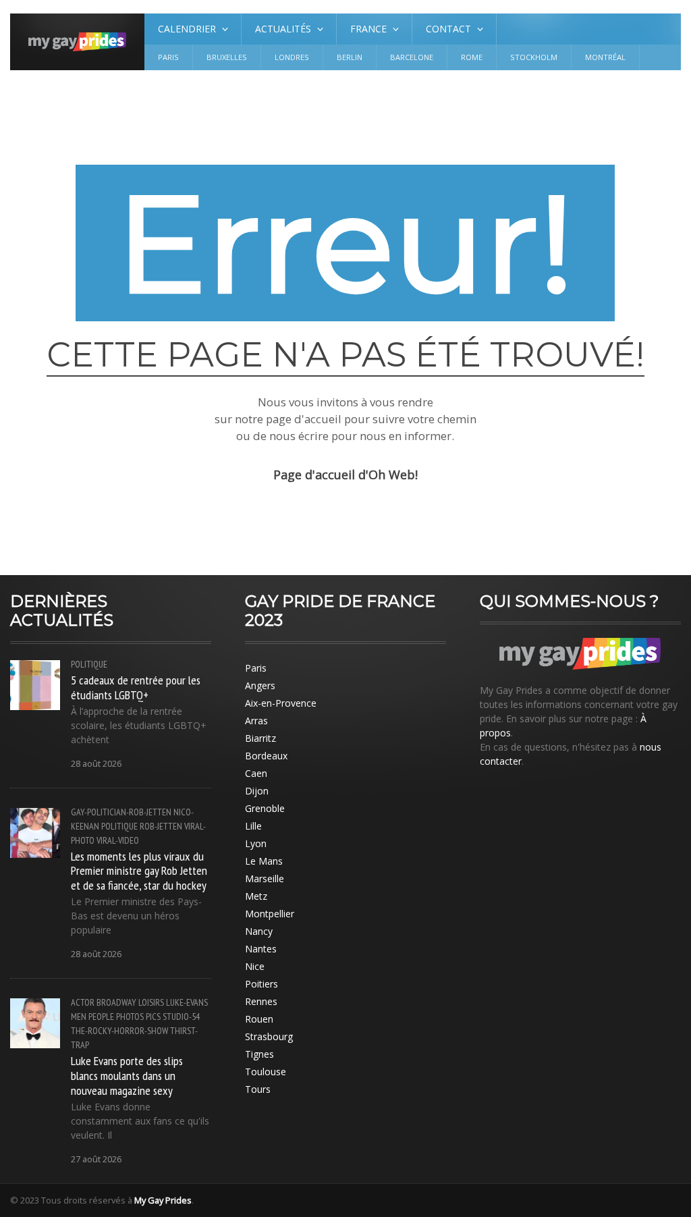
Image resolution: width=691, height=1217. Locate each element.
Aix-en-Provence (280, 703)
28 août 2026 (96, 763)
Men (78, 1016)
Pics (153, 1016)
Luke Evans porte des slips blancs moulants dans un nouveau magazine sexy (127, 1075)
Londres (292, 57)
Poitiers (261, 983)
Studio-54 (181, 1016)
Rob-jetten (161, 826)
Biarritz (260, 738)
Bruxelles (226, 57)
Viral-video (117, 840)
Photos (130, 1016)
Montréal (605, 57)
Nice (255, 966)
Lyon (256, 843)
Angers (260, 685)
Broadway (116, 1002)
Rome (471, 57)
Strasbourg (269, 1036)
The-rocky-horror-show (119, 1031)
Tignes (259, 1054)
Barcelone (411, 57)
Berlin (349, 57)
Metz (256, 896)
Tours (258, 1089)
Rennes (261, 1001)
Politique (89, 664)
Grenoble (265, 808)
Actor (82, 1002)
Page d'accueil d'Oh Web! (345, 474)
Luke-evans (187, 1002)
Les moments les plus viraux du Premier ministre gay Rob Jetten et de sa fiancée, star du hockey (139, 871)
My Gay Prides (163, 1200)
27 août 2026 (96, 1159)
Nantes (261, 948)
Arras (256, 720)
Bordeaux (266, 755)
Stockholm (533, 57)
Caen (256, 773)
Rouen (259, 1018)
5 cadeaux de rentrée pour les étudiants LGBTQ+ (135, 687)
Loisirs (151, 1002)
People (101, 1016)
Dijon (257, 790)
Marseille (264, 878)
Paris (168, 57)
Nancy (259, 931)
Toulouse (265, 1071)
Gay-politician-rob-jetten (121, 812)
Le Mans (264, 861)
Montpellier (269, 913)
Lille (253, 825)
